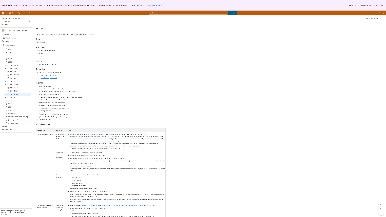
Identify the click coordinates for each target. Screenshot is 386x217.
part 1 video (44, 75)
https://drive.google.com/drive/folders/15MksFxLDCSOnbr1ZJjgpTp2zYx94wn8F (94, 136)
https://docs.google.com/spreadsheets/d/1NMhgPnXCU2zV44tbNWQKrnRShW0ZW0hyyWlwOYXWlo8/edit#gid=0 (105, 146)
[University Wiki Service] (20, 13)
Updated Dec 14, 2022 (371, 18)
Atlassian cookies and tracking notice (149, 5)
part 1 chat (53, 75)
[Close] (29, 211)
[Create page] (381, 212)
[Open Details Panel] (381, 208)
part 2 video (45, 78)
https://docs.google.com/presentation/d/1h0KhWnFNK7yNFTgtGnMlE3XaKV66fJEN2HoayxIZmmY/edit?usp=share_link (118, 205)
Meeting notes (11, 38)
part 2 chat (53, 78)
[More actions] (29, 30)
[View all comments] (381, 204)
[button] (52, 130)
